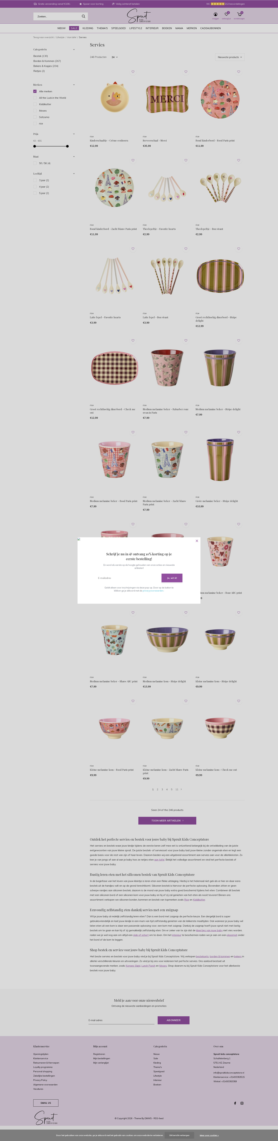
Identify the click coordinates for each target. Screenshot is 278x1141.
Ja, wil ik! (172, 578)
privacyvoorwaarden (153, 590)
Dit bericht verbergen (179, 1135)
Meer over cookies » (209, 1135)
